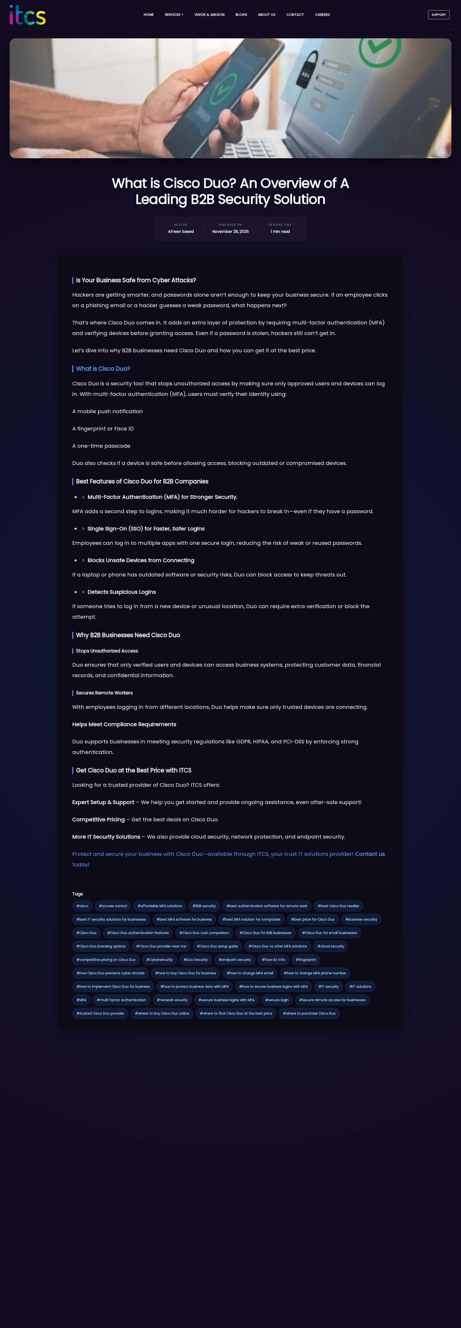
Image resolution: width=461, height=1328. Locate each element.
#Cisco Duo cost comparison (204, 932)
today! (81, 864)
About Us (266, 14)
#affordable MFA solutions (160, 906)
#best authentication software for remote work (266, 906)
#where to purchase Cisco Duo (309, 1013)
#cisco (82, 906)
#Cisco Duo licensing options (101, 946)
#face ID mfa (273, 959)
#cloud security (330, 946)
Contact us (370, 854)
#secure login (277, 1000)
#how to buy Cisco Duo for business (185, 973)
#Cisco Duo (86, 932)
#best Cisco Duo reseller (338, 906)
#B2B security (204, 906)
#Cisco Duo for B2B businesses (265, 932)
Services (173, 14)
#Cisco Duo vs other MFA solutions (278, 946)
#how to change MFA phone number (315, 973)
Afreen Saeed (181, 231)
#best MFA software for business (184, 919)
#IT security (328, 986)
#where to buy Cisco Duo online (162, 1013)
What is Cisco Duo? (103, 369)
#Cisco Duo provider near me (161, 946)
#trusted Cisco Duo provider (100, 1013)
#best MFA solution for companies (251, 919)
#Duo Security (195, 959)
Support (439, 14)
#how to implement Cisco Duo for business (113, 986)
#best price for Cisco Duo (313, 919)
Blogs (241, 14)
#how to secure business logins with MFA (273, 986)
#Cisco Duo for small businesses (329, 932)
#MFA (81, 1000)
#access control (113, 906)
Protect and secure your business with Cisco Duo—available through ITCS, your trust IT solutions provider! (213, 854)
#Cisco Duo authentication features (138, 932)
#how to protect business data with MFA (194, 986)
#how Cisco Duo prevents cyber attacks (110, 973)
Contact (295, 14)
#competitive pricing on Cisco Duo (106, 959)
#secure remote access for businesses (332, 1000)
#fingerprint (306, 959)
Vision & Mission (209, 14)
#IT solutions (360, 986)
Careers (322, 14)
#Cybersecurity (159, 959)
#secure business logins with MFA (226, 1000)
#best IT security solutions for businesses (111, 919)
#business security (361, 919)
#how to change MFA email (250, 973)
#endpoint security (234, 959)
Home (149, 14)
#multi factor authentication (121, 1000)
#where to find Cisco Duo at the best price (236, 1013)
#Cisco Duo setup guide (217, 946)
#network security (172, 1000)
